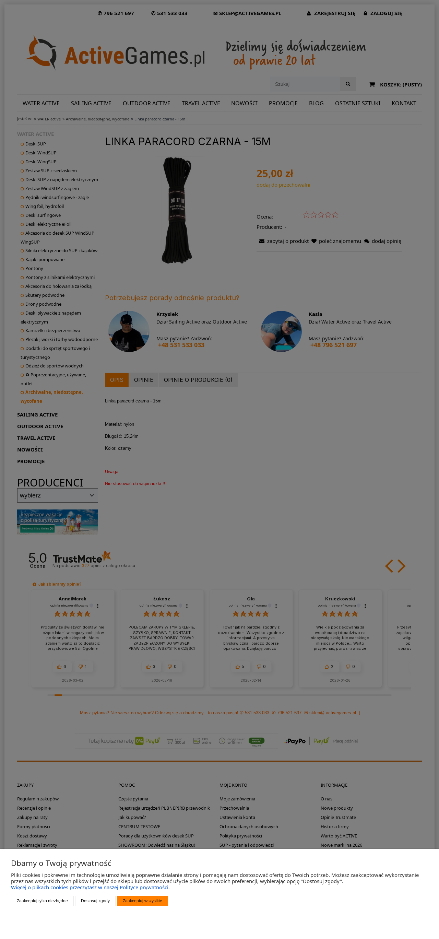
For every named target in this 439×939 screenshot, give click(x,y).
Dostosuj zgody (95, 901)
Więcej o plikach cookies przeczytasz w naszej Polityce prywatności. (90, 887)
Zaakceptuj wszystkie (142, 901)
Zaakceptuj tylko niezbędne (42, 901)
